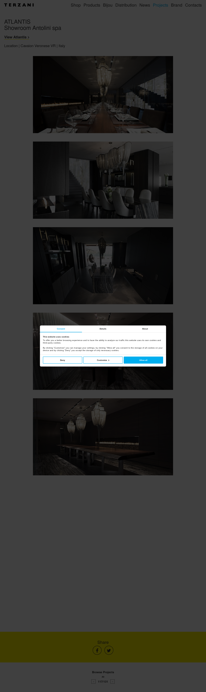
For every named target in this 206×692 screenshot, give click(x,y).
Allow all (143, 360)
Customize (102, 360)
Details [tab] (103, 329)
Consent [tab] (61, 329)
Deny (62, 360)
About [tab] (145, 329)
